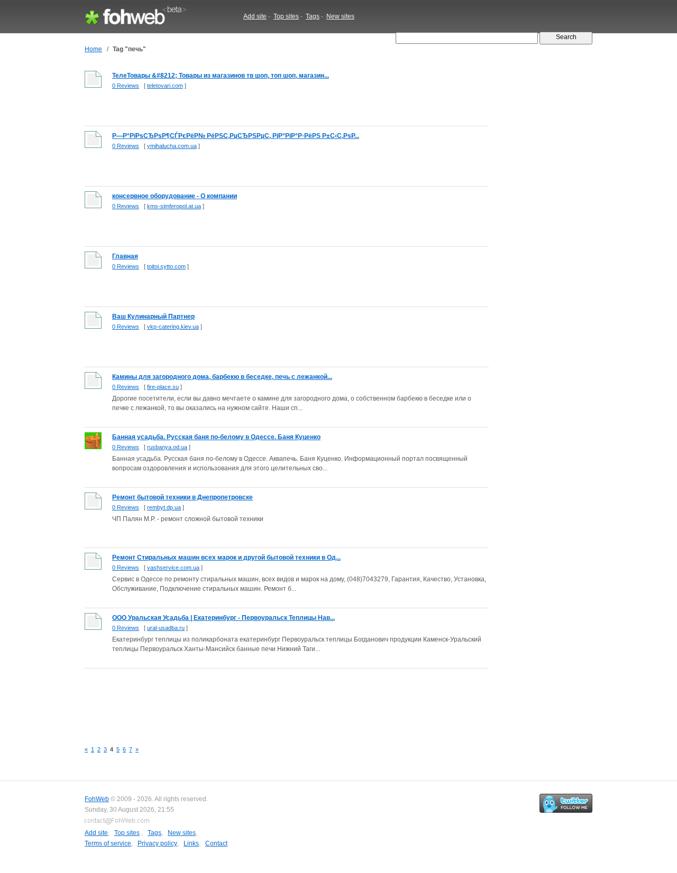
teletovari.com (165, 85)
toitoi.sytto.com (166, 266)
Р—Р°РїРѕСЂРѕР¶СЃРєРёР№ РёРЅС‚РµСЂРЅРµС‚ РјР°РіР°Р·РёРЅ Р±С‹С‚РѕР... (235, 136)
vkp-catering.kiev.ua (173, 326)
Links (191, 843)
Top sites (286, 16)
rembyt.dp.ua (164, 507)
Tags (312, 16)
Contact (216, 843)
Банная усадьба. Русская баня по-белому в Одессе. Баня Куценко (216, 437)
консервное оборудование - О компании (174, 196)
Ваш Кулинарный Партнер (153, 316)
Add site (255, 16)
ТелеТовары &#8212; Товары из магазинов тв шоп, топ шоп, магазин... (220, 75)
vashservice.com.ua (173, 567)
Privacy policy (157, 843)
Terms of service (108, 843)
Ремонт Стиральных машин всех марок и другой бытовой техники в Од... (226, 557)
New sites (340, 16)
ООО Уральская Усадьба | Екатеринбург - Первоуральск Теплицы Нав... (223, 617)
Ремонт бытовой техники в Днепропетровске (182, 497)
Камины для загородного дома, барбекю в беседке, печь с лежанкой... (222, 376)
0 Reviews (125, 85)
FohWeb (97, 799)
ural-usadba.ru (166, 628)
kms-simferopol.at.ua (174, 206)
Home (93, 49)
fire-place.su (163, 387)
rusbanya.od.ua (167, 447)
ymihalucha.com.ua (172, 146)
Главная (125, 256)
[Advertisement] (277, 699)
